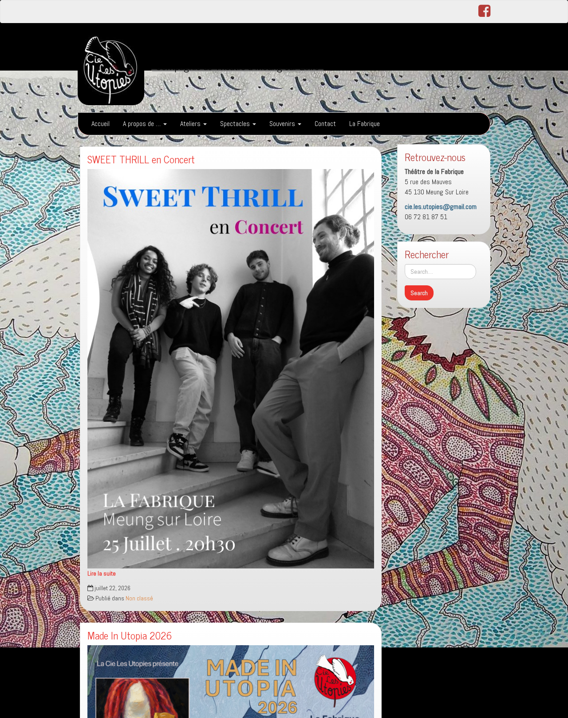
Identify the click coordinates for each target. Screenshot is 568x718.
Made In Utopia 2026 (129, 635)
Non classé (139, 598)
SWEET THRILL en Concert (141, 159)
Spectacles (236, 123)
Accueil (100, 123)
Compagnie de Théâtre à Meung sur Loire (237, 66)
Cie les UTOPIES (200, 43)
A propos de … (142, 123)
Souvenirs (283, 123)
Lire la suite (101, 573)
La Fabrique (364, 123)
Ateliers (191, 123)
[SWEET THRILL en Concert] (230, 368)
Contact (325, 123)
